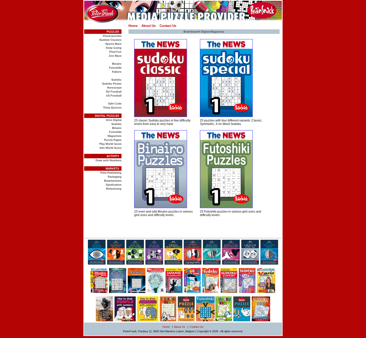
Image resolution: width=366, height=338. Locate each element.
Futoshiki (115, 67)
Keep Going (114, 47)
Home (132, 26)
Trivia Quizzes (112, 107)
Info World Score (111, 147)
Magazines (115, 135)
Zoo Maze (115, 55)
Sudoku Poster (112, 83)
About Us (148, 26)
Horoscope (114, 87)
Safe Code (115, 103)
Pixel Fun (115, 51)
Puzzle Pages (113, 139)
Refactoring (114, 188)
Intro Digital (114, 119)
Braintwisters (113, 180)
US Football (114, 95)
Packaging (115, 176)
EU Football (114, 91)
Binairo (117, 63)
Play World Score (110, 143)
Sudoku (116, 79)
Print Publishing (111, 172)
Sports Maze (113, 43)
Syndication (114, 184)
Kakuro (117, 71)
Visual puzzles (112, 35)
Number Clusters (110, 39)
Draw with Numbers (109, 160)
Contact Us (168, 26)
